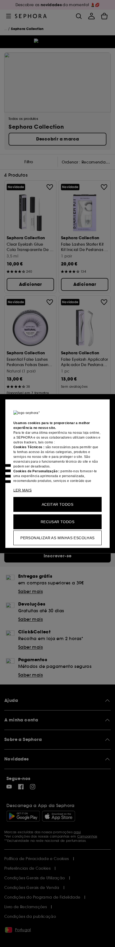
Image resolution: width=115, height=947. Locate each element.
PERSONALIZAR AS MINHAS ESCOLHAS (57, 537)
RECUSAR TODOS (57, 521)
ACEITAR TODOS (57, 504)
